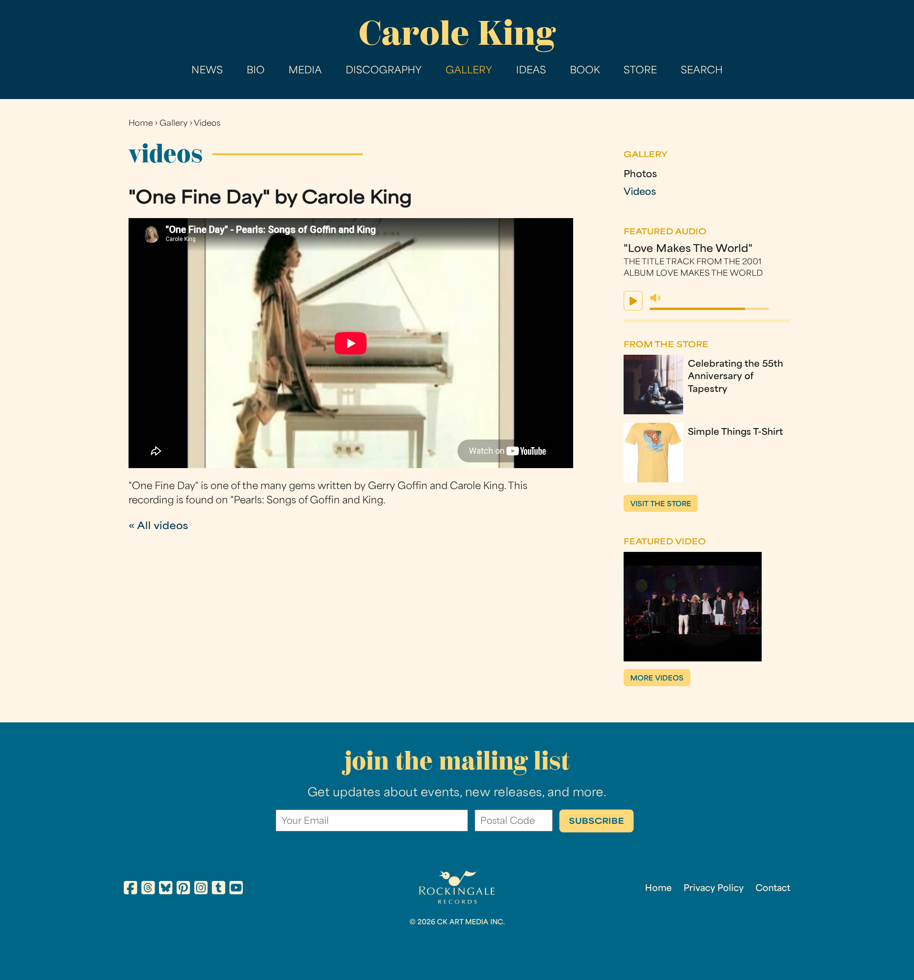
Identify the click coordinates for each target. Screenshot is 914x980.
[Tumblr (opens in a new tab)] (218, 889)
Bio (256, 71)
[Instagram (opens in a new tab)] (201, 889)
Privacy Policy (714, 889)
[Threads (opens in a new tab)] (148, 889)
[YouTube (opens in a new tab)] (236, 889)
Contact (772, 889)
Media (305, 71)
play (633, 300)
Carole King (457, 33)
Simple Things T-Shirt (735, 433)
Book (585, 71)
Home (141, 124)
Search (702, 71)
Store (640, 71)
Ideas (531, 71)
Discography (384, 71)
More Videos (657, 678)
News (207, 71)
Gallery (469, 71)
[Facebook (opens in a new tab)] (130, 889)
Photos (640, 175)
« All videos (158, 526)
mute (655, 298)
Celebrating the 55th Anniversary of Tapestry (735, 377)
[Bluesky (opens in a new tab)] (165, 889)
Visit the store (660, 504)
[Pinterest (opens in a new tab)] (183, 889)
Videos (207, 124)
